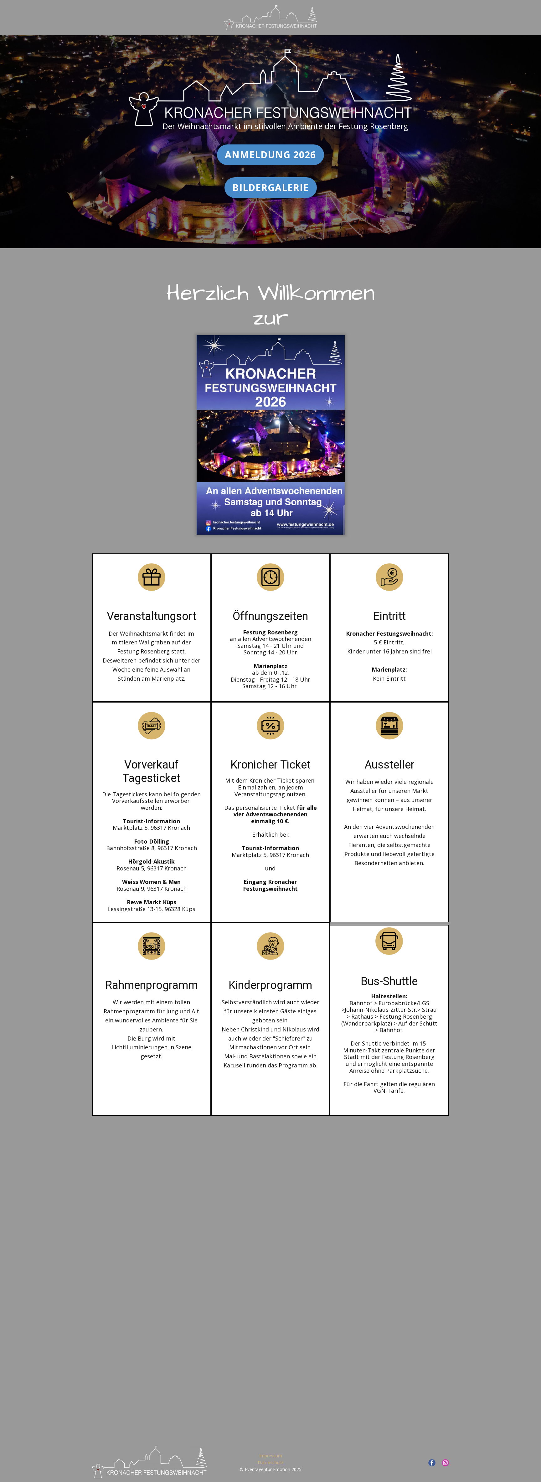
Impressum (270, 1456)
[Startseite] (149, 1462)
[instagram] (445, 1462)
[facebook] (431, 1462)
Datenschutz (270, 1462)
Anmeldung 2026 (270, 154)
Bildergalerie (270, 187)
